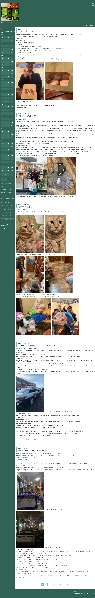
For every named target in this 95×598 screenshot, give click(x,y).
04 (2, 40)
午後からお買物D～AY (26, 116)
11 (5, 46)
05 (12, 37)
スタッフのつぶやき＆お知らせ (7, 32)
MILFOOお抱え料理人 (26, 32)
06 (8, 37)
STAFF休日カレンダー (6, 189)
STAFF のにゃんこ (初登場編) (7, 206)
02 (8, 40)
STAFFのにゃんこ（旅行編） (6, 216)
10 (8, 46)
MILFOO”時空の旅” (5, 202)
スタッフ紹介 (4, 186)
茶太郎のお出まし (24, 207)
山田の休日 (3, 228)
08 (2, 37)
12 (2, 46)
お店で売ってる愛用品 (6, 192)
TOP (2, 28)
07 (5, 37)
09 (12, 46)
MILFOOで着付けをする (6, 219)
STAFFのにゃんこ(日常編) (7, 209)
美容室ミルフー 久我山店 (80, 591)
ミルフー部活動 (4, 195)
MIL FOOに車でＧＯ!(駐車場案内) (7, 199)
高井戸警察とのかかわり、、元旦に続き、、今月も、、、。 (41, 346)
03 (5, 40)
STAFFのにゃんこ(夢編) (6, 212)
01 (12, 40)
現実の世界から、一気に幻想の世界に (32, 451)
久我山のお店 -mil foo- (6, 183)
